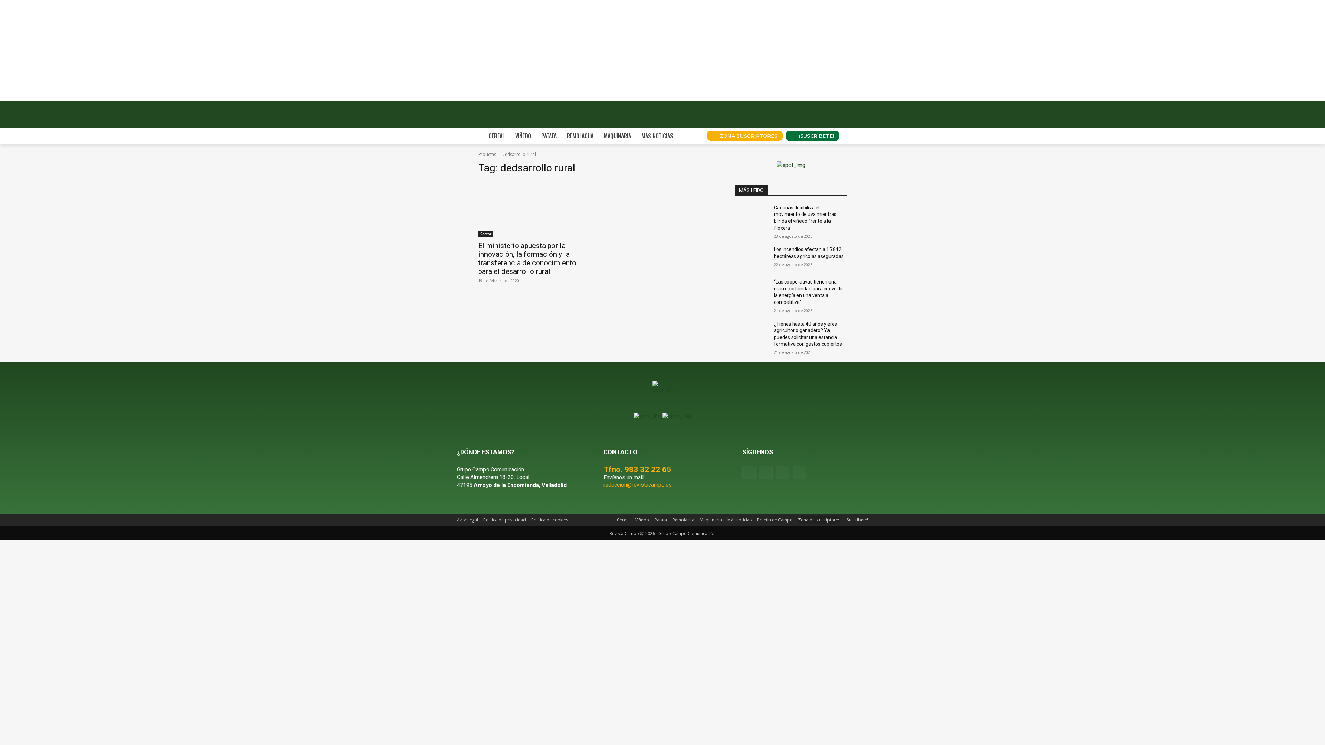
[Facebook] (749, 472)
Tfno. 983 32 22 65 (637, 469)
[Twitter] (799, 472)
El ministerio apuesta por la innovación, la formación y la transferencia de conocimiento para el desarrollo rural (527, 258)
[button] (692, 136)
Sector (485, 233)
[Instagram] (766, 472)
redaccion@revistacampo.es (637, 484)
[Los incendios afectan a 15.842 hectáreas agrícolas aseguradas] (751, 258)
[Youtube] (782, 472)
